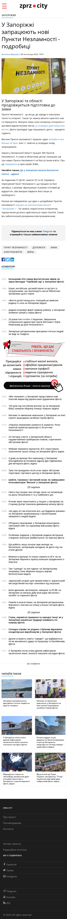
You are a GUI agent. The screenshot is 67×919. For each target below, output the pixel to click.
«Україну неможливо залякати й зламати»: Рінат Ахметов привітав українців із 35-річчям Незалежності (34, 427)
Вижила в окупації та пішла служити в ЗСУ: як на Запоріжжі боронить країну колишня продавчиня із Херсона (36, 559)
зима (54, 247)
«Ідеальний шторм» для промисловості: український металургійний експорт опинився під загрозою (37, 582)
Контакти (8, 828)
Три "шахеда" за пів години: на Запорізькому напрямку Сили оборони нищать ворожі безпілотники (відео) (33, 571)
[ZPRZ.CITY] (33, 5)
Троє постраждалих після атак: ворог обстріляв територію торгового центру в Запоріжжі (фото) (34, 471)
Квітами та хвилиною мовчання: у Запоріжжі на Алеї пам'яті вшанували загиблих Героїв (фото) (37, 416)
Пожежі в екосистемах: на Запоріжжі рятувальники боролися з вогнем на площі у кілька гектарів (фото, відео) (36, 605)
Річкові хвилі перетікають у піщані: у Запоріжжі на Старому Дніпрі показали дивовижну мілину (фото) (36, 502)
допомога (39, 247)
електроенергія (13, 251)
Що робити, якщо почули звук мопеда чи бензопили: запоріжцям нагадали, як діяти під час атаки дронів (36, 547)
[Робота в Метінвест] (33, 366)
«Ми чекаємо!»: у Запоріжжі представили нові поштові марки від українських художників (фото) (35, 397)
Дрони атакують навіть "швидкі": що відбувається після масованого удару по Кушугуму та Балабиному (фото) (37, 641)
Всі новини (33, 663)
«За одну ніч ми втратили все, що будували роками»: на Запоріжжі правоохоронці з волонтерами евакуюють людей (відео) (37, 514)
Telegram (48, 231)
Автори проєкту (12, 843)
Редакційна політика (15, 849)
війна (30, 251)
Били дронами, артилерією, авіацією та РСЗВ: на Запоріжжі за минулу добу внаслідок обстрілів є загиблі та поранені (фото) (35, 593)
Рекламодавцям (12, 822)
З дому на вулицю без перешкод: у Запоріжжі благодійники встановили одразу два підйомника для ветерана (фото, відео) (35, 461)
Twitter (10, 870)
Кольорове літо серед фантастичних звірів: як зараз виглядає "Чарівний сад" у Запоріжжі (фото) (36, 280)
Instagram (11, 876)
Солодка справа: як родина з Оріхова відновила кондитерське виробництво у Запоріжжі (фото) (35, 630)
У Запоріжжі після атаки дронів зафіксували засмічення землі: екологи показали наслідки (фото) (37, 652)
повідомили (11, 164)
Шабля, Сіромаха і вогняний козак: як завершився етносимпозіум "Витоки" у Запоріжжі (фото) (37, 481)
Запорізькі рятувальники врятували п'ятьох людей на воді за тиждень (36, 332)
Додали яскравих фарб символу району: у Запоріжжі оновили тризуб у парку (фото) (37, 311)
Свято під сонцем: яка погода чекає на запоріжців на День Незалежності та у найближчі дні (35, 493)
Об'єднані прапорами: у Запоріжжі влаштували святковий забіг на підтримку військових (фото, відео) (34, 526)
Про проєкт (9, 817)
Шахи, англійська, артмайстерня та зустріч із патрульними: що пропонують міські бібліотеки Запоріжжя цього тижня (34, 291)
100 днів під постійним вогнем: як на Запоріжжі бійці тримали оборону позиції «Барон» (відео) (34, 407)
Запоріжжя (9, 15)
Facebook (11, 864)
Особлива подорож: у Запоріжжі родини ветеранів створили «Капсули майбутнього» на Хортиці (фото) (36, 536)
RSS (8, 903)
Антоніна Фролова (10, 54)
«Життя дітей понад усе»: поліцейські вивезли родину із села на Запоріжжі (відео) (33, 301)
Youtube (10, 897)
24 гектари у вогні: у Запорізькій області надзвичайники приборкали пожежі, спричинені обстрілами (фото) (35, 439)
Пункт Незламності (15, 247)
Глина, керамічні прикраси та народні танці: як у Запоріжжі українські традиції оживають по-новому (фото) (36, 620)
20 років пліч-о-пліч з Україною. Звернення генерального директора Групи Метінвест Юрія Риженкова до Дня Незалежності (34, 322)
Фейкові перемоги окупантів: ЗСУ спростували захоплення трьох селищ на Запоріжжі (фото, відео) (36, 450)
